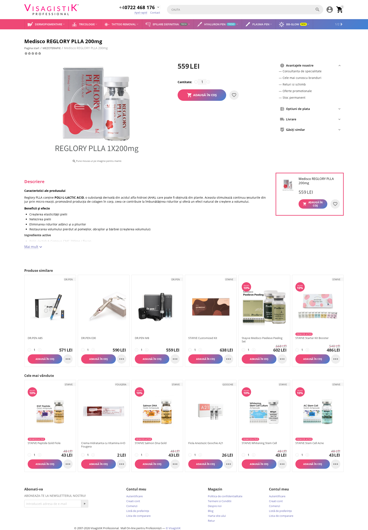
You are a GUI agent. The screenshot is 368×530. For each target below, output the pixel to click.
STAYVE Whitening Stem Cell (259, 443)
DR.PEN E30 (88, 338)
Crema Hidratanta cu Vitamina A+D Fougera (103, 445)
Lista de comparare (138, 516)
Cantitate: (185, 82)
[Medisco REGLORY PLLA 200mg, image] (96, 109)
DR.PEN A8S (35, 338)
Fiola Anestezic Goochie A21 (205, 443)
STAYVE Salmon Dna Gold (151, 443)
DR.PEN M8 (142, 338)
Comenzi (131, 506)
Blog (210, 511)
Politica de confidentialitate (225, 496)
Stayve (229, 279)
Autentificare (134, 496)
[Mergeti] (84, 503)
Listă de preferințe (137, 511)
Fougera (120, 384)
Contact (155, 12)
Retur (211, 521)
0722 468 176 (137, 7)
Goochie (228, 384)
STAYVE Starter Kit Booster (312, 338)
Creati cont (133, 501)
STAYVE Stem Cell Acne (309, 443)
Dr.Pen (68, 279)
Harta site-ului (217, 516)
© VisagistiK (173, 528)
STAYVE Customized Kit (202, 338)
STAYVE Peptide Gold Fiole (44, 443)
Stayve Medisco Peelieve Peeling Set (262, 339)
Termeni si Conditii (219, 501)
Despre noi (214, 506)
